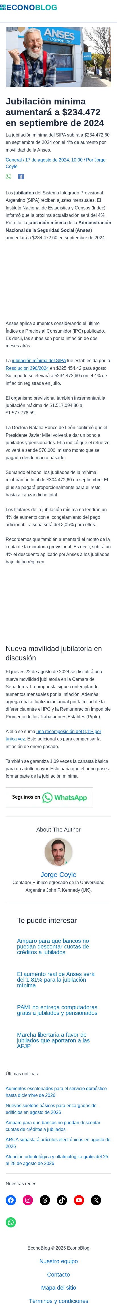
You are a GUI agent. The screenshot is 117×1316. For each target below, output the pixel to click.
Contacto (58, 1274)
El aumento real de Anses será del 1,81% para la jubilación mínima (56, 979)
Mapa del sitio (58, 1287)
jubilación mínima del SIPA (39, 360)
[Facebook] (21, 176)
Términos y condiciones (58, 1301)
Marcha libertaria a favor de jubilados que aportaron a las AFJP (53, 1040)
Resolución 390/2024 (27, 368)
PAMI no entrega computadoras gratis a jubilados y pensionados (57, 1010)
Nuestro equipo (58, 1261)
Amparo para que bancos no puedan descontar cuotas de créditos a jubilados (53, 946)
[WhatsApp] (8, 176)
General (14, 160)
